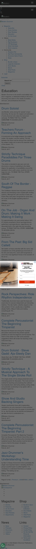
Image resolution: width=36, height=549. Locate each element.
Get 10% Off (27, 281)
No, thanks (27, 285)
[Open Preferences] (2, 545)
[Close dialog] (35, 262)
